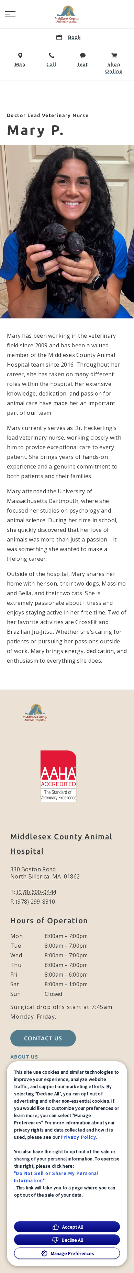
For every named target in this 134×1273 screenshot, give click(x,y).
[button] (10, 14)
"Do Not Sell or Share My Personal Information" (56, 1176)
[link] (67, 14)
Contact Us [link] (43, 1038)
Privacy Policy (78, 1137)
